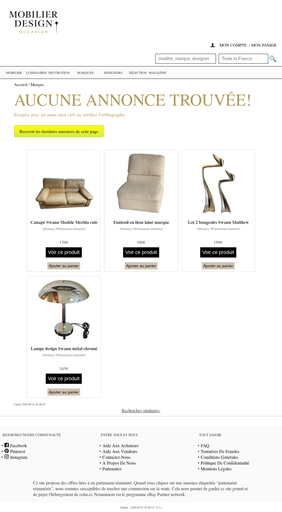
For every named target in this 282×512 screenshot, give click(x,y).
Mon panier (263, 45)
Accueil (20, 84)
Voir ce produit (64, 252)
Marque (37, 84)
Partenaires (111, 468)
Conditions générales (219, 457)
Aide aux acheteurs (120, 445)
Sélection (138, 72)
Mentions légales (216, 468)
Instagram (18, 457)
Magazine (157, 72)
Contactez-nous (116, 457)
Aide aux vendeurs (119, 451)
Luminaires (36, 72)
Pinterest (17, 451)
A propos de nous (119, 463)
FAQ (205, 445)
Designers (113, 72)
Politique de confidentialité (225, 463)
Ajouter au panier (64, 266)
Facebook (18, 445)
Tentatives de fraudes (220, 451)
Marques (85, 72)
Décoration (59, 72)
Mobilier (14, 72)
